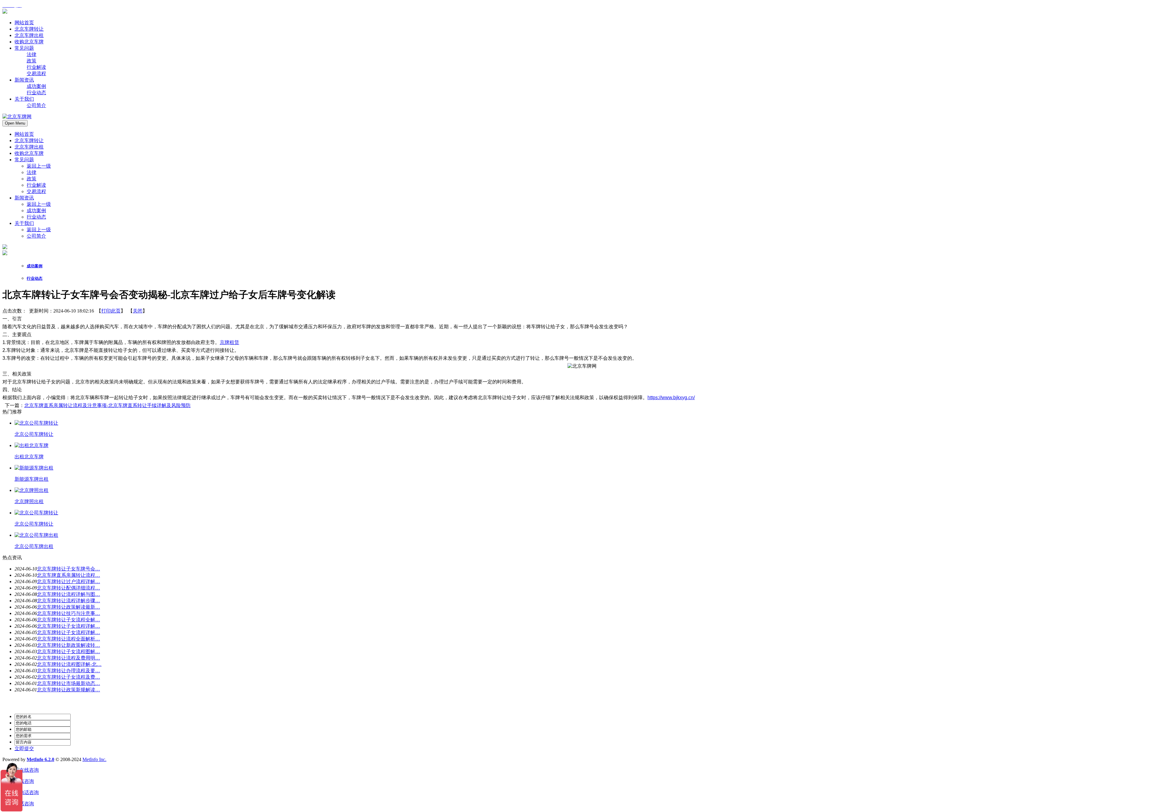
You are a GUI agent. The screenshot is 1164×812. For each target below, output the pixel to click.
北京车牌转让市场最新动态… (68, 683)
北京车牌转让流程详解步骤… (68, 600)
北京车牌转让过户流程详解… (68, 581)
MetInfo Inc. (94, 759)
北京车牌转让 (29, 140)
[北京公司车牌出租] (36, 535)
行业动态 (36, 216)
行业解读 (36, 185)
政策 (31, 178)
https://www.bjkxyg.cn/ (671, 397)
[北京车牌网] (4, 12)
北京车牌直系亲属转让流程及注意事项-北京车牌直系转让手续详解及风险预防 (107, 405)
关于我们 (24, 223)
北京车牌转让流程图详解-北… (69, 664)
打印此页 (111, 310)
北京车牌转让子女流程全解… (68, 619)
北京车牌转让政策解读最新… (68, 607)
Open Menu (15, 123)
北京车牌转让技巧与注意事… (68, 613)
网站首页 (24, 134)
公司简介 (36, 236)
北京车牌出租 (29, 146)
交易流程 (36, 191)
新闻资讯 (24, 197)
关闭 (137, 310)
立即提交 (24, 748)
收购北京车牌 (29, 153)
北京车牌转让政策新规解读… (68, 689)
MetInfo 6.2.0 (40, 759)
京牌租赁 (229, 342)
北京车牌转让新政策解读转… (68, 645)
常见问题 (24, 159)
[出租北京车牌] (31, 445)
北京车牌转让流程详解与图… (68, 594)
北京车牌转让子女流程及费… (68, 677)
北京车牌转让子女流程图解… (68, 651)
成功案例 (36, 210)
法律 (31, 172)
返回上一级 (39, 166)
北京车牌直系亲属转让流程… (68, 575)
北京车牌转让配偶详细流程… (68, 587)
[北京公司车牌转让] (36, 423)
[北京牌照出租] (31, 490)
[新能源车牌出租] (34, 467)
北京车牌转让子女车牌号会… (68, 568)
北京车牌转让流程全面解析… (68, 638)
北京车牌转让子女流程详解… (68, 626)
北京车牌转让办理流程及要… (68, 670)
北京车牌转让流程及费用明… (68, 657)
